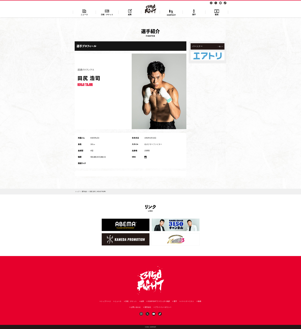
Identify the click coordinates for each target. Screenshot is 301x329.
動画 (216, 15)
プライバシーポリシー (163, 307)
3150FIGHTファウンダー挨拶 (159, 301)
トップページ (106, 301)
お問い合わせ (136, 307)
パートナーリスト (187, 301)
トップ (77, 191)
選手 (194, 15)
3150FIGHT (171, 15)
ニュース (84, 15)
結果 (130, 15)
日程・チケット (107, 15)
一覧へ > (220, 46)
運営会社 (148, 307)
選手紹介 (84, 191)
